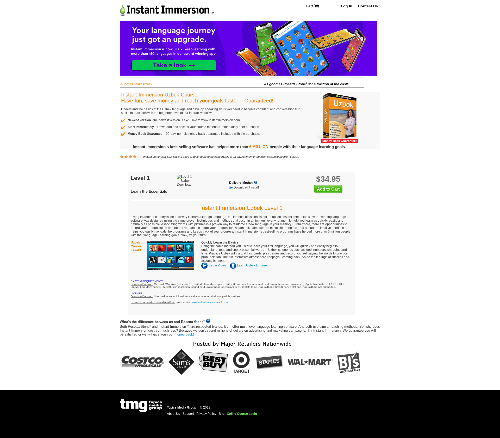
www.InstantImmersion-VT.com (209, 302)
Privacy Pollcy (206, 414)
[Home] (167, 6)
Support (188, 414)
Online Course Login (242, 414)
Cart (310, 6)
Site (221, 414)
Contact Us (368, 6)
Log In (346, 6)
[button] (499, 434)
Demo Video (217, 265)
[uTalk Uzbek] (248, 23)
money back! (184, 334)
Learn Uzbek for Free (251, 265)
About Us (173, 414)
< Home (125, 84)
